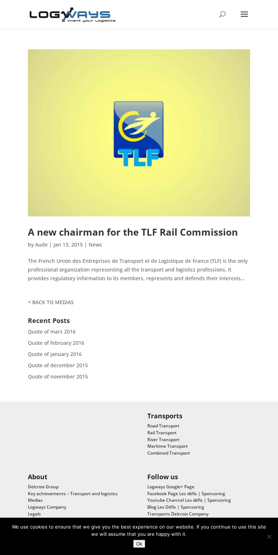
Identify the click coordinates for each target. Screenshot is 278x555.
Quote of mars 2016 (52, 331)
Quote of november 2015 (58, 376)
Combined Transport (168, 453)
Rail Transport (162, 433)
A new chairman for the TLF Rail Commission (133, 232)
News (95, 244)
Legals (34, 514)
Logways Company (47, 507)
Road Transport (163, 426)
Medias (35, 500)
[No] (269, 536)
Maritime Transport (167, 446)
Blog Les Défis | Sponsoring (175, 507)
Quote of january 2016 (55, 354)
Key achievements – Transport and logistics (73, 493)
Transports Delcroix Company (177, 514)
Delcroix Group (43, 487)
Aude (41, 244)
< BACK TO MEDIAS (51, 302)
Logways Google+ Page (170, 487)
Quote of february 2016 (56, 342)
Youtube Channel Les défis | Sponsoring (189, 500)
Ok (139, 544)
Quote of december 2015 (58, 365)
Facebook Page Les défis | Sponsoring (186, 493)
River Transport (163, 439)
